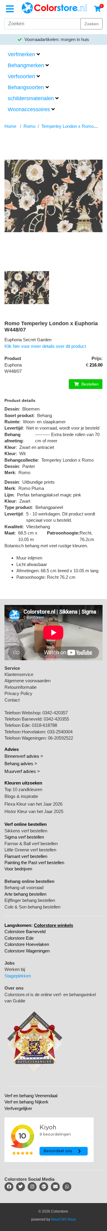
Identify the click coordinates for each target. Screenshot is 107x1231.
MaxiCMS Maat (63, 1219)
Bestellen (89, 384)
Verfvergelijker (18, 1108)
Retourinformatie (20, 687)
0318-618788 (44, 725)
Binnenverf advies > (23, 756)
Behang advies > (20, 763)
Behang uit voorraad (23, 887)
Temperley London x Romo (67, 126)
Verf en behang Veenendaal (30, 1095)
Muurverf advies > (22, 771)
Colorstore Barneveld (24, 931)
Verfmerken (21, 54)
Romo (29, 126)
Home (10, 126)
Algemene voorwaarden (27, 680)
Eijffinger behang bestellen (29, 900)
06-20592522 (60, 738)
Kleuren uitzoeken (23, 782)
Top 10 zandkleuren (23, 789)
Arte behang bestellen (25, 894)
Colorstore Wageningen (27, 950)
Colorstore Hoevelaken (26, 944)
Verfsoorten (21, 76)
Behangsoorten (26, 87)
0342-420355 (56, 718)
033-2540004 (60, 731)
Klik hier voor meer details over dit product (45, 346)
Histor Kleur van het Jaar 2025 (33, 811)
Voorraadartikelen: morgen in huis (56, 39)
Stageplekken (17, 975)
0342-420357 (55, 712)
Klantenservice (18, 674)
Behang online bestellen (29, 881)
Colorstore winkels (53, 925)
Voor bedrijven (18, 868)
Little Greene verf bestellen (30, 849)
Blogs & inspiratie (21, 796)
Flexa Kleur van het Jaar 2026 (33, 803)
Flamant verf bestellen (25, 856)
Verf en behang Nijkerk (26, 1101)
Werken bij (14, 969)
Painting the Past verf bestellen (34, 862)
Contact (12, 699)
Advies (11, 749)
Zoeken (91, 23)
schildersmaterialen (31, 98)
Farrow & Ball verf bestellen (31, 843)
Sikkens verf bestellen (25, 830)
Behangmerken (26, 65)
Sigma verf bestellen (24, 836)
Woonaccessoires (29, 109)
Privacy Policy (18, 693)
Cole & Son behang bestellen (32, 906)
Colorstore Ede (19, 938)
